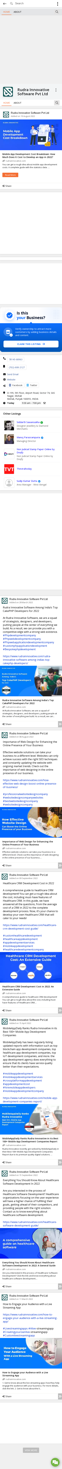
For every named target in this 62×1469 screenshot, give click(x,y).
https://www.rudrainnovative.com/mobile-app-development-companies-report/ (30, 1099)
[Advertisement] (31, 49)
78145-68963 (15, 359)
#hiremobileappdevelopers (19, 1087)
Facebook (17, 385)
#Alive (32, 1328)
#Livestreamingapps (15, 1328)
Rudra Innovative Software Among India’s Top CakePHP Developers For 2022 (28, 702)
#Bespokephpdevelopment (19, 649)
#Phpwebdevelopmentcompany (22, 639)
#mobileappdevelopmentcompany (23, 1091)
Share (8, 186)
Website (11, 379)
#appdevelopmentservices (18, 942)
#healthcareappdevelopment (20, 939)
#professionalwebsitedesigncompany (25, 794)
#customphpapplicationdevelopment (25, 646)
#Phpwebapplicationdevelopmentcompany (28, 642)
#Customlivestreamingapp (19, 1335)
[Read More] (60, 724)
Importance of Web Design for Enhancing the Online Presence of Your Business (27, 843)
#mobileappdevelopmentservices (23, 1077)
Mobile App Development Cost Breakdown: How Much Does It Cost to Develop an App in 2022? (28, 156)
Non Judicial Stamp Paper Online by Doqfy (36, 451)
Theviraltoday (24, 468)
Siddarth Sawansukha (28, 422)
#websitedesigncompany (18, 804)
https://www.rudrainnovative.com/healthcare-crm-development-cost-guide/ (30, 926)
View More (31, 1450)
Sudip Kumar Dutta (27, 480)
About (17, 11)
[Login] (57, 4)
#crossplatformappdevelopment (22, 1080)
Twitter (33, 385)
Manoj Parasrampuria (28, 437)
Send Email (12, 374)
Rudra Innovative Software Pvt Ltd (30, 113)
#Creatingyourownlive (16, 1332)
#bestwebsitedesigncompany (20, 801)
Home (6, 11)
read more (10, 174)
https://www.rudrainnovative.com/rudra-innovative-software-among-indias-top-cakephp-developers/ (27, 659)
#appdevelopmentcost (16, 1084)
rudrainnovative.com (16, 160)
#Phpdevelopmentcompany (19, 635)
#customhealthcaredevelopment (22, 935)
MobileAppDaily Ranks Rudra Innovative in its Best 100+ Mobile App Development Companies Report (30, 1140)
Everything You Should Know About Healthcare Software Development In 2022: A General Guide (28, 1264)
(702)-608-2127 (17, 367)
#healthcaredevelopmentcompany (23, 949)
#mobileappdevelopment (18, 946)
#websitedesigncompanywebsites (23, 797)
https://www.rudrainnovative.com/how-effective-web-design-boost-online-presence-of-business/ (30, 783)
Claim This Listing (29, 344)
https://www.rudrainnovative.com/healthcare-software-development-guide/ (30, 1223)
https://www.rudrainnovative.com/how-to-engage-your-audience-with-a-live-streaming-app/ (30, 1318)
